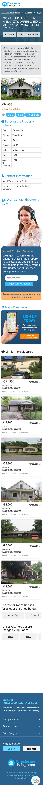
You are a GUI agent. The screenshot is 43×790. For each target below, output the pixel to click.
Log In (11, 748)
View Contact (23, 181)
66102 (28, 636)
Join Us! (31, 748)
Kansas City (13, 615)
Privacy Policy (21, 778)
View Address (11, 108)
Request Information (19, 283)
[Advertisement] (21, 665)
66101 (10, 636)
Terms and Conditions (27, 775)
